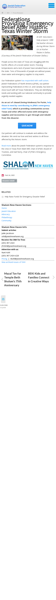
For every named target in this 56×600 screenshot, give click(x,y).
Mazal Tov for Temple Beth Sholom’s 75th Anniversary (13, 279)
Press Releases (18, 13)
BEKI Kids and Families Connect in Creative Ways (38, 277)
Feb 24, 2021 (10, 175)
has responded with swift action (34, 80)
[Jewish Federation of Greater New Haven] (14, 6)
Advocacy (6, 214)
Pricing (4, 258)
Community (6, 220)
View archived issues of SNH (13, 262)
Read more (6, 145)
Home (2, 13)
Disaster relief (9, 181)
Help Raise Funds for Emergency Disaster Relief (25, 196)
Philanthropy (7, 217)
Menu (51, 5)
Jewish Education (9, 211)
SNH (8, 13)
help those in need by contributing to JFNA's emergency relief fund (26, 105)
